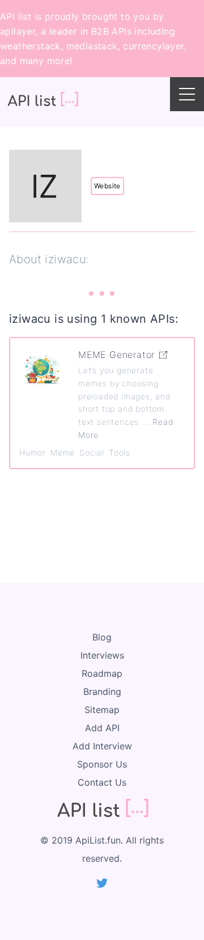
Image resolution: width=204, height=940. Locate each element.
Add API (102, 728)
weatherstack (30, 46)
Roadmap (102, 673)
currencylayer (153, 46)
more (58, 60)
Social (91, 452)
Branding (102, 691)
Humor (32, 452)
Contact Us (102, 782)
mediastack (92, 46)
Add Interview (102, 746)
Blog (102, 637)
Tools (119, 452)
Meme (62, 452)
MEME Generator (116, 354)
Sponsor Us (102, 764)
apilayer (17, 31)
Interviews (102, 655)
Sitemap (102, 709)
